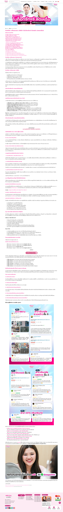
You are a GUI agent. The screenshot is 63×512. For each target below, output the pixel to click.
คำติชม (53, 1)
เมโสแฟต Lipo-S (14, 187)
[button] (21, 495)
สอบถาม (58, 508)
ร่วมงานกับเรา (50, 1)
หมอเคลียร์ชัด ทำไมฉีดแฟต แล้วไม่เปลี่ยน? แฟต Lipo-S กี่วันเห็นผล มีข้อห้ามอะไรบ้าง (46, 504)
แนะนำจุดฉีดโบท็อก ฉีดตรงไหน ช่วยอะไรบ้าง (31, 129)
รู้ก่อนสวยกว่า (43, 1)
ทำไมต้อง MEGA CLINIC (24, 1)
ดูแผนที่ (19, 442)
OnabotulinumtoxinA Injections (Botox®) (9, 486)
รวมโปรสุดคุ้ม (35, 1)
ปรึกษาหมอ (49, 508)
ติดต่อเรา (46, 1)
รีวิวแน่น (38, 1)
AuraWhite (13, 195)
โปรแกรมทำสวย (29, 1)
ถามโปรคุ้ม (53, 508)
